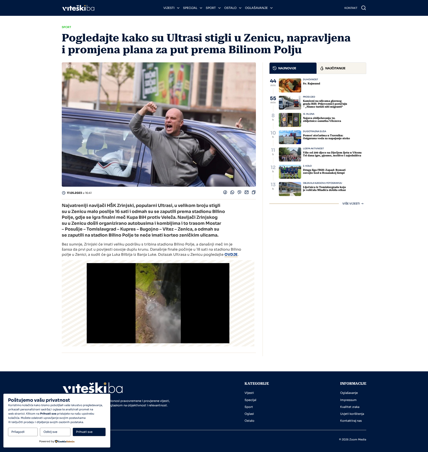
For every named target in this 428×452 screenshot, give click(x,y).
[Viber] (239, 193)
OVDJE (231, 254)
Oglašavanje (256, 8)
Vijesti (169, 8)
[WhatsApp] (232, 193)
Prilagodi (18, 432)
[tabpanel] (317, 141)
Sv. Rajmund (311, 83)
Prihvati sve (84, 432)
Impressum (348, 400)
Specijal (190, 8)
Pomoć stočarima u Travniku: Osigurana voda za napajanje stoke (326, 137)
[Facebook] (225, 193)
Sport (211, 8)
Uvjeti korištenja (352, 414)
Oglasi (249, 414)
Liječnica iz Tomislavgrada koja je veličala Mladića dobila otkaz (324, 189)
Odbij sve (50, 432)
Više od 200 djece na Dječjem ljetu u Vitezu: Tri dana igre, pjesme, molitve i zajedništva (332, 154)
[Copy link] (253, 193)
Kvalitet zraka (349, 407)
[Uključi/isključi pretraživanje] (363, 7)
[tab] (293, 68)
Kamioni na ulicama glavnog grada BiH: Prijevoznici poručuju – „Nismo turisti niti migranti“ (325, 103)
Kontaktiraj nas (351, 421)
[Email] (246, 193)
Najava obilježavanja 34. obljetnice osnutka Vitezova (322, 120)
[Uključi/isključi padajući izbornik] (178, 7)
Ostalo (230, 8)
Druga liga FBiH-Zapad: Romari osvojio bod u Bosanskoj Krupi (324, 171)
